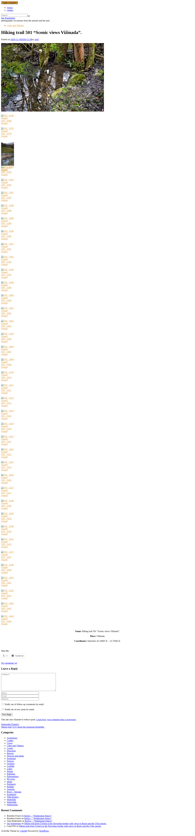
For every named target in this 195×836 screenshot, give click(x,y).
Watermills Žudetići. (10, 724)
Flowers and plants (15, 756)
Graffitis (10, 766)
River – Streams (14, 792)
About (10, 7)
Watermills (11, 802)
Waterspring (12, 804)
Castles (10, 740)
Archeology (12, 738)
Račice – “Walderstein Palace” (38, 816)
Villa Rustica (12, 797)
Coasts (10, 748)
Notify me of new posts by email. (20, 709)
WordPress (44, 831)
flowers (10, 753)
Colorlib (23, 831)
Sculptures (11, 794)
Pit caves (11, 779)
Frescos (10, 761)
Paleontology (13, 776)
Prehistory (11, 784)
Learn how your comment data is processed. (56, 719)
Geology (11, 763)
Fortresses (11, 758)
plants (9, 781)
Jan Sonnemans (8, 18)
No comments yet (9, 663)
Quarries (11, 789)
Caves (9, 743)
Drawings (11, 751)
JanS (37, 39)
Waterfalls (11, 799)
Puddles (10, 787)
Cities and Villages (15, 25)
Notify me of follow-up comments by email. (24, 704)
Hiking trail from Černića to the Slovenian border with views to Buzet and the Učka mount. (65, 823)
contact (10, 10)
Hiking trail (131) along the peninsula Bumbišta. (23, 727)
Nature (10, 771)
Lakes (9, 769)
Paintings (11, 774)
